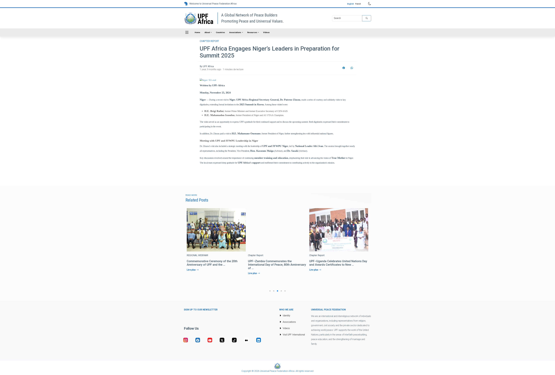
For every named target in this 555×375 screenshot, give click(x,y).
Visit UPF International (294, 334)
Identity (286, 315)
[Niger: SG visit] (208, 80)
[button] (270, 291)
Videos (266, 32)
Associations (235, 32)
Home (197, 32)
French (358, 4)
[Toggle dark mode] (367, 3)
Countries (220, 32)
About (207, 32)
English (350, 4)
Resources (252, 32)
